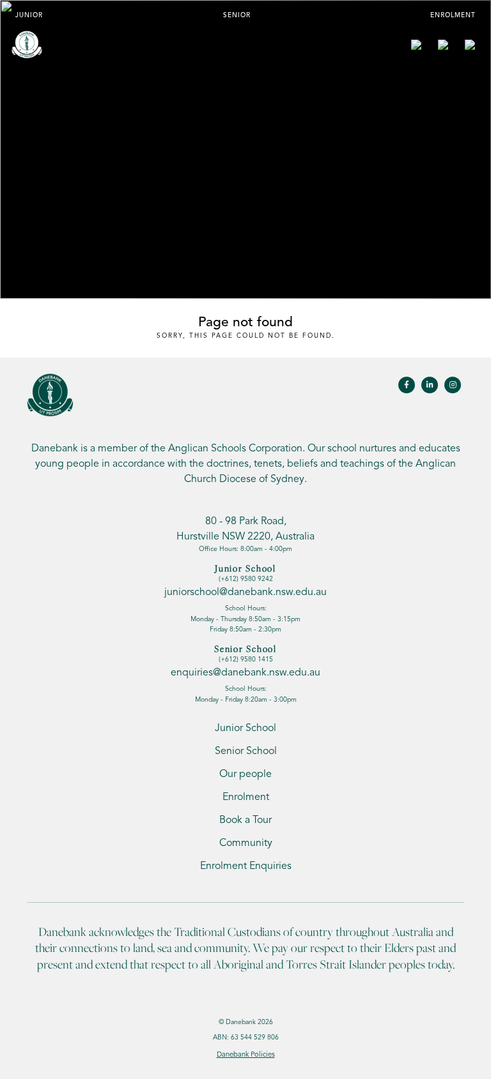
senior (237, 15)
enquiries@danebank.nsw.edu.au (245, 672)
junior (29, 15)
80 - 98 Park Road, (245, 529)
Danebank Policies (246, 1054)
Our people (245, 773)
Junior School (245, 727)
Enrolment (453, 15)
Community (245, 842)
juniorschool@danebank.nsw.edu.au (245, 591)
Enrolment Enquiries (246, 865)
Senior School (246, 750)
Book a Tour (245, 819)
